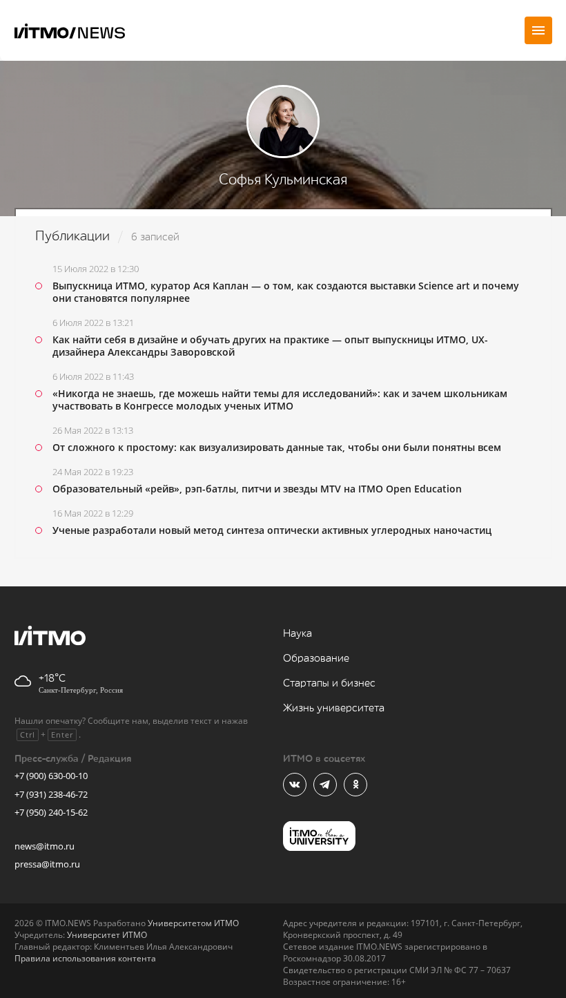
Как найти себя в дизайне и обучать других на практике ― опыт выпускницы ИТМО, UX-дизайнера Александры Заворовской (270, 345)
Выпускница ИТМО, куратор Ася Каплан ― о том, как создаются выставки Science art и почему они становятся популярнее (285, 292)
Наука (297, 633)
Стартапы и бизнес (329, 683)
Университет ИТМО (107, 935)
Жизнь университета (333, 708)
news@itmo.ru (44, 846)
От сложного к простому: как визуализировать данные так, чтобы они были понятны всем (276, 447)
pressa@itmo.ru (47, 864)
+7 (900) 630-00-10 (51, 775)
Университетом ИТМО (193, 923)
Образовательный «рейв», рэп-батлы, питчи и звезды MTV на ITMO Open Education (257, 488)
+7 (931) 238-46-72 (51, 794)
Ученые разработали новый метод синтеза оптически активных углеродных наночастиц (271, 530)
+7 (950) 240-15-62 (51, 812)
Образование (316, 658)
